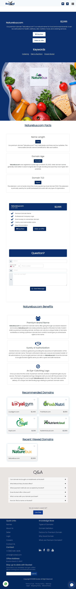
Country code (13, 265)
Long (38, 141)
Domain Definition (46, 528)
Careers (9, 540)
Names (9, 524)
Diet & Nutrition (37, 54)
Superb (38, 182)
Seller (8, 532)
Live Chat (38, 512)
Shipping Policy (36, 586)
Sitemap (48, 584)
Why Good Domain (46, 536)
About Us (9, 528)
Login (8, 536)
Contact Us (10, 544)
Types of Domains (46, 524)
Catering (25, 54)
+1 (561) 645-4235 (13, 551)
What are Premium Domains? (50, 540)
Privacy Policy (39, 584)
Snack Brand (49, 54)
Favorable (38, 161)
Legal (28, 586)
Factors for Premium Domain (50, 532)
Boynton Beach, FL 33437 (14, 561)
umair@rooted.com (14, 555)
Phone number (25, 265)
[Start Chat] (6, 584)
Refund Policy (46, 586)
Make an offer (39, 40)
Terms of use (30, 584)
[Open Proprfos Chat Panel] (72, 585)
